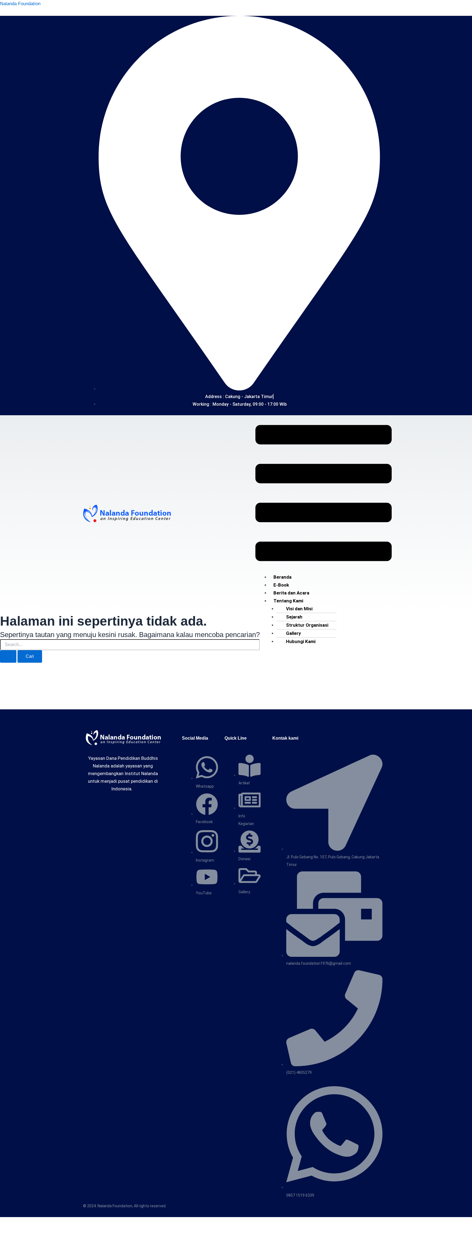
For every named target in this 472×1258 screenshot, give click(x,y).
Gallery (293, 633)
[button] (323, 494)
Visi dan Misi (299, 608)
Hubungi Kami (300, 641)
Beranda (282, 577)
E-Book (281, 585)
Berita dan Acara (291, 593)
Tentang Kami (288, 600)
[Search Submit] (8, 656)
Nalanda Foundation (20, 3)
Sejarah (294, 617)
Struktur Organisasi (307, 625)
